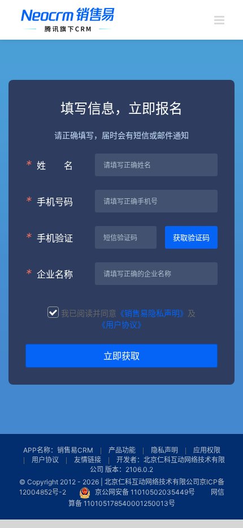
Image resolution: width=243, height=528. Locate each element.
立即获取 (121, 355)
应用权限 (206, 450)
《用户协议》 (121, 324)
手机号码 (49, 201)
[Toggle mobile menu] (220, 20)
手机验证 (49, 237)
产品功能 (122, 450)
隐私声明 (164, 450)
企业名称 (49, 273)
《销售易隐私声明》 (152, 313)
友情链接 (87, 459)
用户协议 (45, 459)
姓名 (49, 164)
